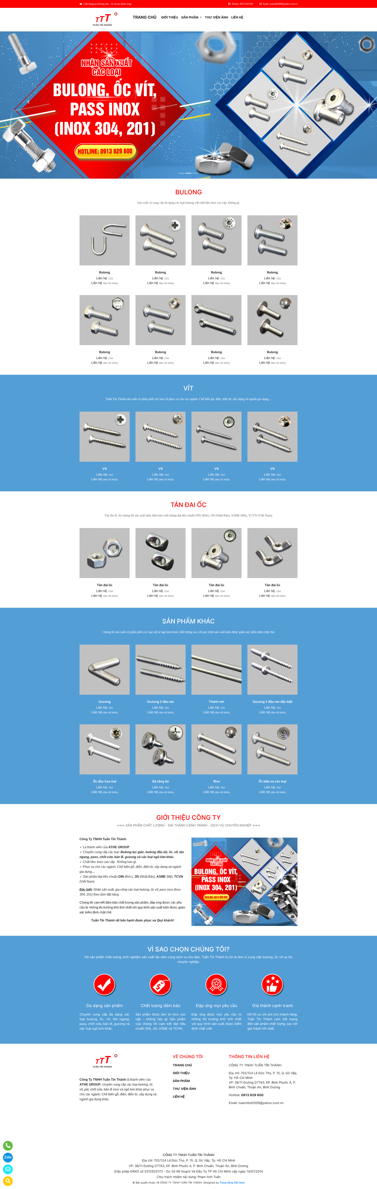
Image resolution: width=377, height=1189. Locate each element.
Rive (216, 781)
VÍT (188, 388)
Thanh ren (216, 702)
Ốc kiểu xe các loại (272, 781)
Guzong (105, 702)
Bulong (104, 272)
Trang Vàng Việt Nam (232, 1182)
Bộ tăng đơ (160, 781)
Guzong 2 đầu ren (160, 702)
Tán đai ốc (104, 585)
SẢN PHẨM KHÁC (188, 621)
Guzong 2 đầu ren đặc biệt (272, 702)
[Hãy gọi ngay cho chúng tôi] (5, 1146)
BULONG (188, 192)
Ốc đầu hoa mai (104, 781)
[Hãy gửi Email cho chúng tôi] (5, 1169)
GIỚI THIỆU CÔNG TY (188, 817)
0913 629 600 (252, 1095)
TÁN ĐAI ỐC (189, 505)
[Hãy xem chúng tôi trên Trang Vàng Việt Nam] (5, 1181)
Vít (104, 469)
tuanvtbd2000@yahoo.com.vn (261, 1103)
